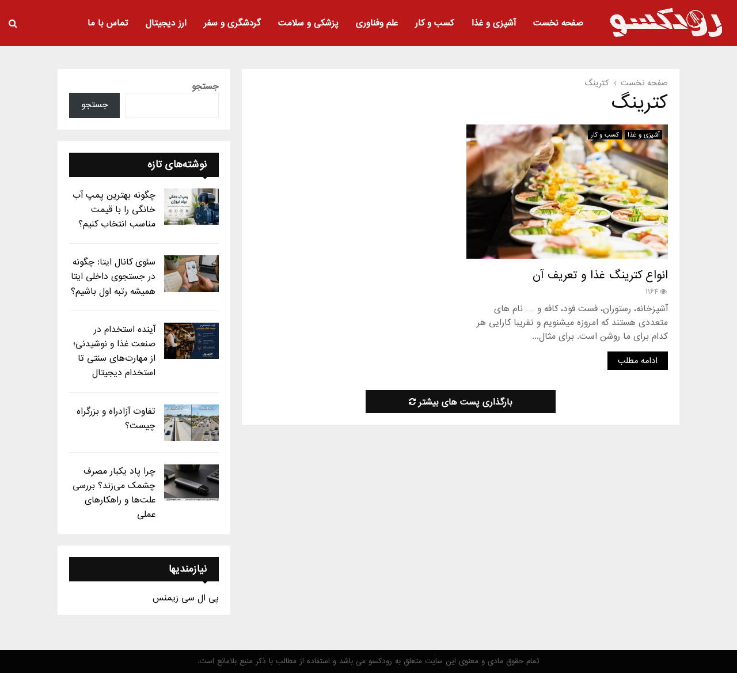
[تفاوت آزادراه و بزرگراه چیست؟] (191, 422)
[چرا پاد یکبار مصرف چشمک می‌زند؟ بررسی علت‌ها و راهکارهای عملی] (191, 482)
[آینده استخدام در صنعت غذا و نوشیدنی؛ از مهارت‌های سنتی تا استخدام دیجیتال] (191, 341)
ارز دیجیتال (166, 23)
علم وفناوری (377, 23)
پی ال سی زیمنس (186, 598)
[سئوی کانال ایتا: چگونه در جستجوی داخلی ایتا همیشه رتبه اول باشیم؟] (191, 273)
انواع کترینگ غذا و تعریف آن (600, 275)
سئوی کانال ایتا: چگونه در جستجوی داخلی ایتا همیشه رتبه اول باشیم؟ (113, 276)
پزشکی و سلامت (308, 23)
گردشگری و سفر (232, 23)
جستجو (205, 86)
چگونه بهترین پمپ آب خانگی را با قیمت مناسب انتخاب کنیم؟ (114, 209)
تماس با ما (108, 23)
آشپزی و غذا (494, 23)
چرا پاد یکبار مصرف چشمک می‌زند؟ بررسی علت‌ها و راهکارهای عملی (114, 493)
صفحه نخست (558, 23)
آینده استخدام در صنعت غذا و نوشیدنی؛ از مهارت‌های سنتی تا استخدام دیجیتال (114, 351)
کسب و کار (434, 23)
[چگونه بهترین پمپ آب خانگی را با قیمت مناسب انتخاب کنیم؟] (191, 206)
